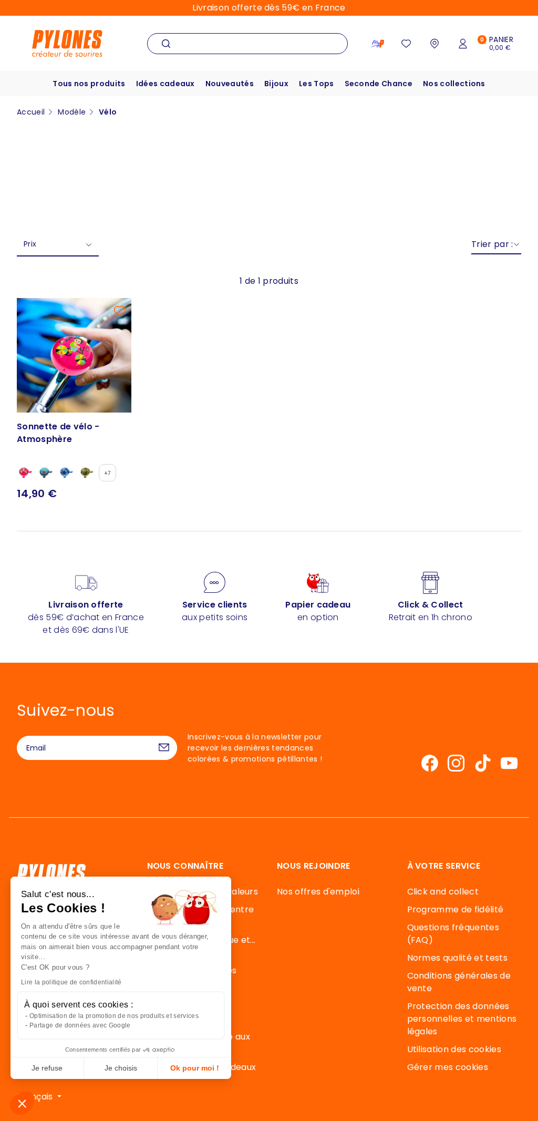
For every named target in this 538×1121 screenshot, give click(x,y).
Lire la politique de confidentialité (71, 982)
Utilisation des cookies (454, 1049)
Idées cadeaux (165, 83)
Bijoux (276, 83)
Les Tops (316, 83)
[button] (22, 1103)
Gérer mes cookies (447, 1067)
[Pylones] (67, 43)
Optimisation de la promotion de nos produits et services (114, 1016)
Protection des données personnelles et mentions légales (462, 1018)
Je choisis (121, 1068)
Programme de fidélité (455, 909)
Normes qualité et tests (457, 958)
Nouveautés (229, 83)
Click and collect (443, 892)
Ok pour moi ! (194, 1068)
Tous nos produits (89, 83)
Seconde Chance (378, 83)
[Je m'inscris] (164, 748)
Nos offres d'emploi (318, 892)
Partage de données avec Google (80, 1025)
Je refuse (47, 1068)
